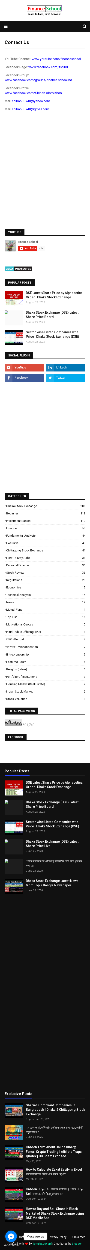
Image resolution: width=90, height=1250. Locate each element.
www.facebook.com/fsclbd (48, 67)
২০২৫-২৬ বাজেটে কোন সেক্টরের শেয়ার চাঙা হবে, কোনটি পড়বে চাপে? (54, 1130)
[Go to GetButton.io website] (11, 1245)
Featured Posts (45, 662)
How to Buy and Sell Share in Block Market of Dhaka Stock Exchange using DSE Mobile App (55, 1213)
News (45, 602)
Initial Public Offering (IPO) (45, 632)
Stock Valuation (45, 699)
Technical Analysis (45, 595)
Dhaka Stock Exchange (45, 506)
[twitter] (65, 378)
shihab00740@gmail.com (30, 109)
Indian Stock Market (45, 691)
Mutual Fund (45, 609)
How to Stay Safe (45, 558)
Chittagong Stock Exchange (45, 550)
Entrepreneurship (45, 654)
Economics (45, 587)
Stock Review (45, 572)
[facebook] (24, 378)
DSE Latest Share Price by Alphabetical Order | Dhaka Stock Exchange (55, 295)
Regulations (45, 580)
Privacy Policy (57, 1237)
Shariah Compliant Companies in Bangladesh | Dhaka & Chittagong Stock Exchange (55, 1109)
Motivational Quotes (45, 624)
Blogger (77, 1243)
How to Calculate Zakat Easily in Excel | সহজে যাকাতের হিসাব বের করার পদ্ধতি (55, 1172)
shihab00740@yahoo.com (31, 101)
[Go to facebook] (11, 1236)
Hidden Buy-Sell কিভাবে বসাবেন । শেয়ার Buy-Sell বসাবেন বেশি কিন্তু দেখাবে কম (55, 1191)
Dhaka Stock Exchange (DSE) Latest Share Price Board (52, 315)
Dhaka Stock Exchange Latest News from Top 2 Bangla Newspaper (52, 883)
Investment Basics (45, 521)
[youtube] (24, 367)
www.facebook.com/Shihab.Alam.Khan (33, 93)
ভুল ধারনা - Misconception (45, 647)
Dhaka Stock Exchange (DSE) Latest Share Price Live (52, 844)
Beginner (45, 513)
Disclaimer (78, 1237)
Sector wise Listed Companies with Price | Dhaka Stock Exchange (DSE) (52, 334)
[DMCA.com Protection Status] (19, 270)
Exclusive (45, 543)
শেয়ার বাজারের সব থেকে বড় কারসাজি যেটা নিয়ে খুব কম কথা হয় (54, 863)
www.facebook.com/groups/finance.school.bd (38, 80)
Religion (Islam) (45, 669)
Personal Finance (45, 565)
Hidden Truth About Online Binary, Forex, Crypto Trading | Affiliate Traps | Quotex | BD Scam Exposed (54, 1151)
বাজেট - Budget (45, 639)
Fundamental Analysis (45, 535)
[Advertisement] (45, 177)
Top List (45, 617)
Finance (45, 528)
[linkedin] (65, 367)
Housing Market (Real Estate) (45, 684)
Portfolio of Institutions (45, 676)
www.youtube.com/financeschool (56, 59)
